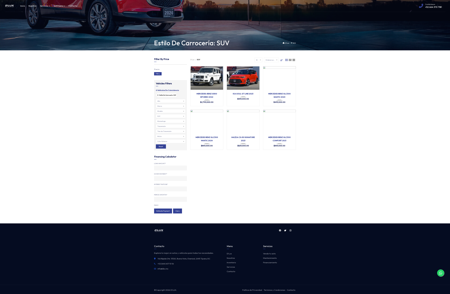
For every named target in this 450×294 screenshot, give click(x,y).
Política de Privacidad (252, 290)
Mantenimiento (270, 258)
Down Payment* (160, 174)
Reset (161, 146)
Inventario (58, 6)
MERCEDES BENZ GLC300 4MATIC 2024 (207, 139)
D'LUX (173, 290)
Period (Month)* (160, 195)
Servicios (44, 6)
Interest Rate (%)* (161, 184)
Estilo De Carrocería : (167, 95)
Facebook (279, 230)
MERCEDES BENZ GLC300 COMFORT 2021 (279, 139)
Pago (156, 205)
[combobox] (171, 101)
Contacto (72, 6)
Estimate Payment (163, 211)
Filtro (158, 74)
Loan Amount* (160, 163)
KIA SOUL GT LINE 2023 (243, 93)
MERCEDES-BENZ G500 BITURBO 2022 (207, 95)
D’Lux (229, 253)
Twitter (284, 230)
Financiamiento (270, 262)
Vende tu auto (269, 253)
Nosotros (32, 6)
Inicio (22, 6)
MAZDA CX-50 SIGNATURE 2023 (243, 139)
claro (177, 211)
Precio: (157, 69)
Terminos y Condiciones (274, 290)
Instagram (290, 230)
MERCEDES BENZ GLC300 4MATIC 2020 (279, 95)
